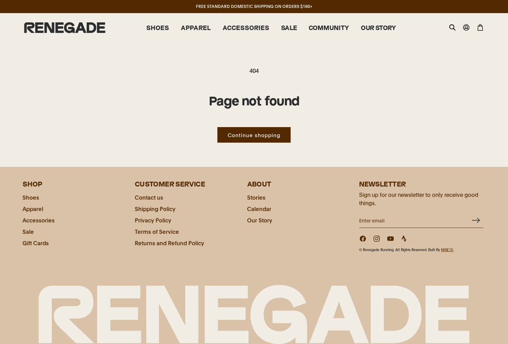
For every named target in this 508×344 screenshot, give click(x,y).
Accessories (38, 219)
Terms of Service (157, 231)
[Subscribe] (475, 220)
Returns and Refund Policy (169, 242)
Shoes (30, 197)
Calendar (259, 208)
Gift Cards (35, 242)
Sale (28, 231)
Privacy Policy (153, 219)
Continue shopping (254, 134)
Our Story (259, 219)
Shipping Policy (155, 208)
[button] (157, 27)
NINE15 (447, 249)
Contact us (149, 197)
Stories (256, 197)
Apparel (32, 208)
